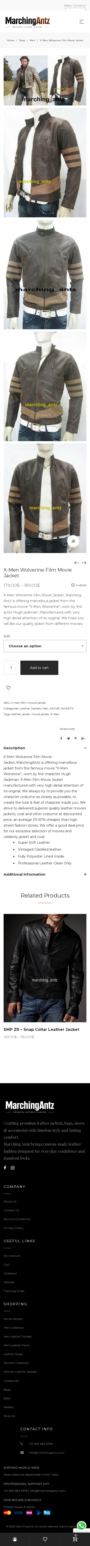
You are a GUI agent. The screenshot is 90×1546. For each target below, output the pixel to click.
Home (10, 40)
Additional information (24, 874)
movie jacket (40, 714)
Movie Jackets (13, 1319)
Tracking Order (14, 1291)
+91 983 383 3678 (41, 1444)
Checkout (10, 1273)
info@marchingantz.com (47, 1452)
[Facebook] (5, 1168)
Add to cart (39, 668)
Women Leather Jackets (20, 1371)
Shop (22, 40)
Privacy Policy (13, 1228)
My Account (12, 1255)
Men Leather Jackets (18, 1336)
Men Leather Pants (17, 1345)
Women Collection (16, 1363)
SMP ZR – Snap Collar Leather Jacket (41, 1029)
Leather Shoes (13, 1354)
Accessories (11, 1380)
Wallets (8, 1407)
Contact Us (11, 1210)
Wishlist (9, 1282)
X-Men (55, 714)
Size (7, 636)
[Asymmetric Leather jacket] (84, 562)
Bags (7, 1389)
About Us (10, 1201)
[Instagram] (12, 1168)
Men (32, 40)
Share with (67, 729)
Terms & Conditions (17, 1219)
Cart (7, 1264)
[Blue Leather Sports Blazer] (76, 562)
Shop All (9, 1416)
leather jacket (21, 714)
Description (14, 748)
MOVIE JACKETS (61, 708)
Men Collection (14, 1327)
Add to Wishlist (8, 688)
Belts (7, 1398)
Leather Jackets (30, 708)
